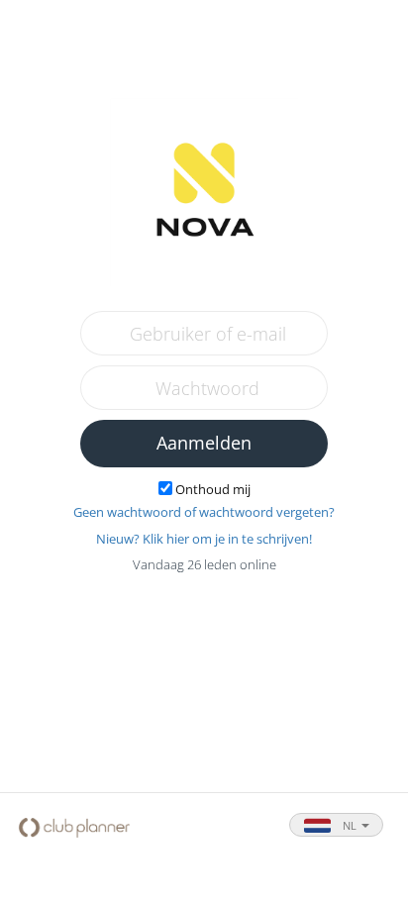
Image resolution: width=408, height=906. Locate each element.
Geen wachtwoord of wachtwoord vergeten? (204, 512)
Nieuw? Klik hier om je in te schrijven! (204, 539)
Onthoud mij (213, 489)
